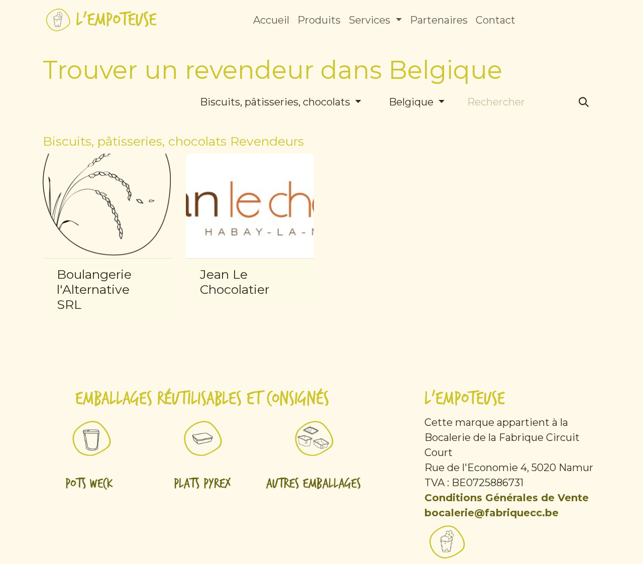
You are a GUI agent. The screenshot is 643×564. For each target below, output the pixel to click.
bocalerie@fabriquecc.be (491, 513)
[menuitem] (271, 20)
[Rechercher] (584, 102)
